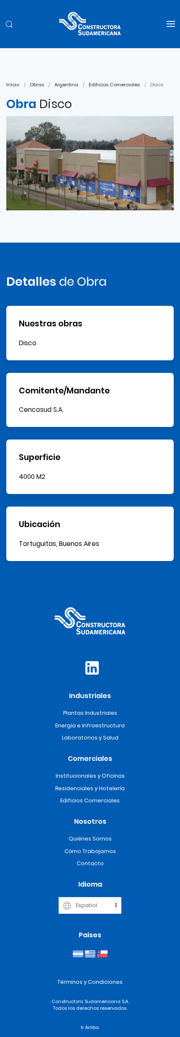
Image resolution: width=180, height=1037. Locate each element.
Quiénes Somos (90, 838)
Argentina (66, 84)
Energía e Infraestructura (90, 725)
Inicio (12, 84)
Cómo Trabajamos (90, 851)
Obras (37, 84)
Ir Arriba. (90, 1027)
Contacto (90, 863)
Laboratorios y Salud (90, 737)
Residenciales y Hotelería (90, 788)
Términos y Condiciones (90, 981)
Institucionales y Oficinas (90, 775)
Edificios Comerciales (114, 84)
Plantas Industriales (90, 712)
